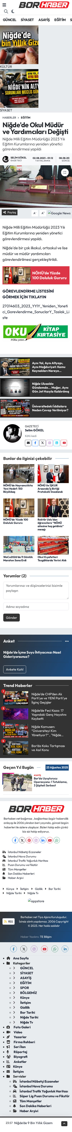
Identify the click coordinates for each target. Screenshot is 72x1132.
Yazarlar (20, 1037)
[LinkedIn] (43, 840)
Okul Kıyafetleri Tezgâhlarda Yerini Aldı (52, 558)
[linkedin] (65, 948)
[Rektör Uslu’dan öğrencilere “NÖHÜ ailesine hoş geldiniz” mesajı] (53, 507)
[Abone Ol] (59, 213)
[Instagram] (49, 443)
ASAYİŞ (44, 20)
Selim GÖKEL (34, 430)
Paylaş (11, 212)
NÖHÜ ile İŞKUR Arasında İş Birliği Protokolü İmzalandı (50, 489)
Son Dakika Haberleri (21, 873)
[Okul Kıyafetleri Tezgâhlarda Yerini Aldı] (53, 545)
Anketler (20, 1062)
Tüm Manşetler (17, 869)
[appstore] (36, 901)
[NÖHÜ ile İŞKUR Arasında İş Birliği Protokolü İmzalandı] (53, 473)
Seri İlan (19, 1047)
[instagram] (34, 948)
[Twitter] (42, 443)
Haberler (9, 117)
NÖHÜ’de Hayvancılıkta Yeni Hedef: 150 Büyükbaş (18, 489)
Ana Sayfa (21, 958)
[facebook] (13, 948)
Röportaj (20, 1052)
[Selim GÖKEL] (12, 433)
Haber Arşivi (15, 878)
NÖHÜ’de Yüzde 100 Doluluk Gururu (15, 521)
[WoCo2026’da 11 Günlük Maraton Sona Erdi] (18, 545)
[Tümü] (67, 641)
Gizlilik (39, 889)
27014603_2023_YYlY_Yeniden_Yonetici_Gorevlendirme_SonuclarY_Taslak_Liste (35, 312)
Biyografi (20, 1057)
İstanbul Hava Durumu (22, 856)
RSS (10, 921)
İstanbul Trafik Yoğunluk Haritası (28, 860)
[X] (22, 840)
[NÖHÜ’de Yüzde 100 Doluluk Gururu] (18, 507)
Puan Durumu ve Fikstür (23, 865)
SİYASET (27, 20)
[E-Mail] (28, 443)
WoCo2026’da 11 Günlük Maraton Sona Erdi (18, 558)
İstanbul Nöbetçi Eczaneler (24, 852)
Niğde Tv (33, 893)
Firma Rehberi (24, 1042)
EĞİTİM (59, 20)
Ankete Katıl (14, 669)
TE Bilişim (46, 937)
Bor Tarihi (54, 889)
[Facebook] (35, 443)
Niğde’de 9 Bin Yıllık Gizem (33, 1123)
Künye (10, 889)
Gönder (11, 618)
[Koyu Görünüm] (13, 11)
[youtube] (44, 948)
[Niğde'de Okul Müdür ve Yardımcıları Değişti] (36, 186)
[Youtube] (64, 443)
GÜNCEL (9, 20)
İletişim (24, 889)
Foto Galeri (22, 1027)
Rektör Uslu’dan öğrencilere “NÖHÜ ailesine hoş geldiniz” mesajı (51, 524)
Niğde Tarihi (14, 893)
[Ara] (6, 11)
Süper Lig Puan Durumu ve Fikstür (45, 1096)
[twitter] (23, 948)
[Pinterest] (29, 840)
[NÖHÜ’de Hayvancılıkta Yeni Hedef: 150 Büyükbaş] (18, 473)
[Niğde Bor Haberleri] (44, 4)
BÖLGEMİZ (28, 993)
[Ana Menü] (4, 5)
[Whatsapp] (57, 840)
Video (17, 1032)
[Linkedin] (57, 443)
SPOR (24, 988)
